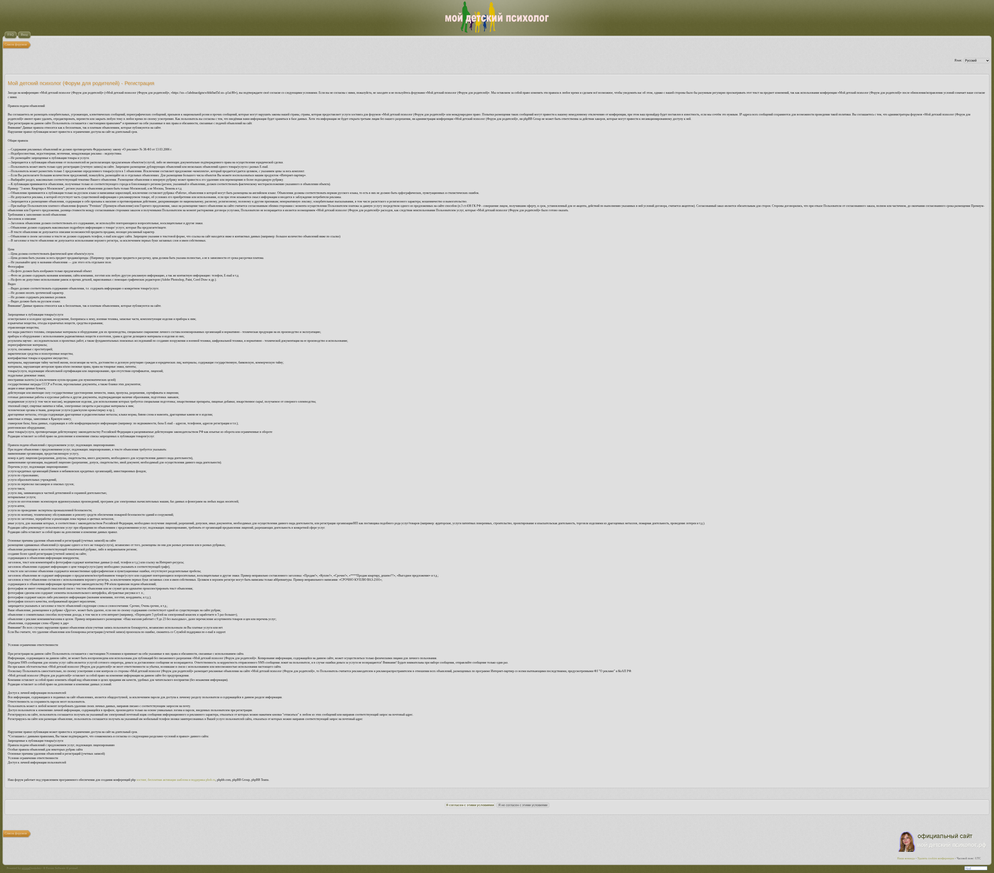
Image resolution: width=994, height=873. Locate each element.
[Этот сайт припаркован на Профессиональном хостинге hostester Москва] (975, 869)
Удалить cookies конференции (935, 858)
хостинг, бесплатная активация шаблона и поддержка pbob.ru (175, 780)
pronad (26, 868)
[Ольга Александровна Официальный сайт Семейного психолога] (942, 850)
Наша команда (906, 858)
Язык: (958, 60)
